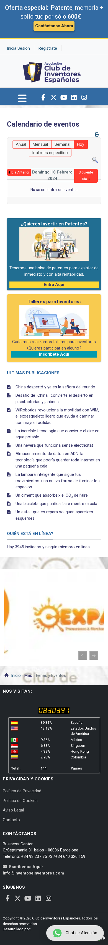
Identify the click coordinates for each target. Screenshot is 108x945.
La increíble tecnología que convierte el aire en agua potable (57, 434)
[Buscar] (95, 159)
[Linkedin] (74, 97)
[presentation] (82, 655)
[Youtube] (64, 97)
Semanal (62, 144)
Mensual (40, 144)
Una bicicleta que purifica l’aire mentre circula (56, 503)
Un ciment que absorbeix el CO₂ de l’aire (52, 495)
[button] (22, 101)
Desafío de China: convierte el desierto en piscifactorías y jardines (54, 398)
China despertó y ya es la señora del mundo (55, 386)
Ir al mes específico (50, 152)
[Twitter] (53, 97)
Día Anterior (20, 172)
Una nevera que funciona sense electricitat (54, 445)
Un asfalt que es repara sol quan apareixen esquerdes (54, 515)
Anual (21, 144)
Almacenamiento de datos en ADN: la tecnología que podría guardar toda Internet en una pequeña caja (58, 460)
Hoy (80, 144)
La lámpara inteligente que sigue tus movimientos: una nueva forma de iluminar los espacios (58, 480)
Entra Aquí (54, 284)
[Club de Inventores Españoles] (52, 71)
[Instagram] (84, 97)
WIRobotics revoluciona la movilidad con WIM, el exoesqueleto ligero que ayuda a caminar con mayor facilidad (57, 416)
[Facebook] (43, 97)
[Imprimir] (97, 134)
